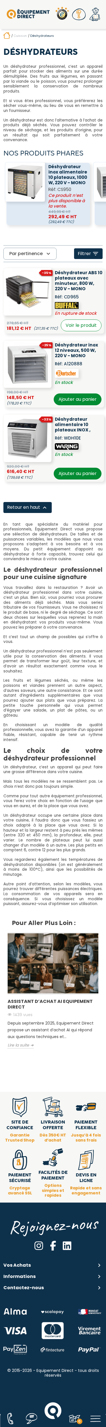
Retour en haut (27, 507)
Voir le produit (81, 325)
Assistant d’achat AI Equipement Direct (50, 1004)
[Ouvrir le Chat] (31, 1418)
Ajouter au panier (78, 399)
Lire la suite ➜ (21, 1045)
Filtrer (88, 253)
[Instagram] (38, 1246)
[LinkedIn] (67, 1246)
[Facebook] (53, 1246)
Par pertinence (30, 253)
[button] (79, 14)
